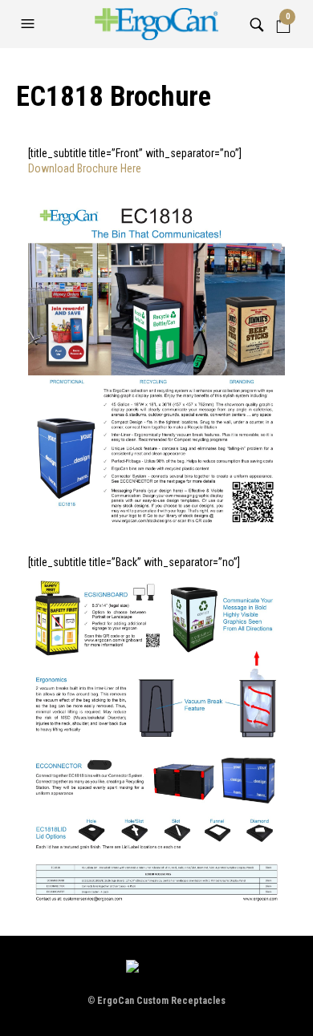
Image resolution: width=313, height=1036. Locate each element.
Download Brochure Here (84, 168)
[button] (29, 24)
